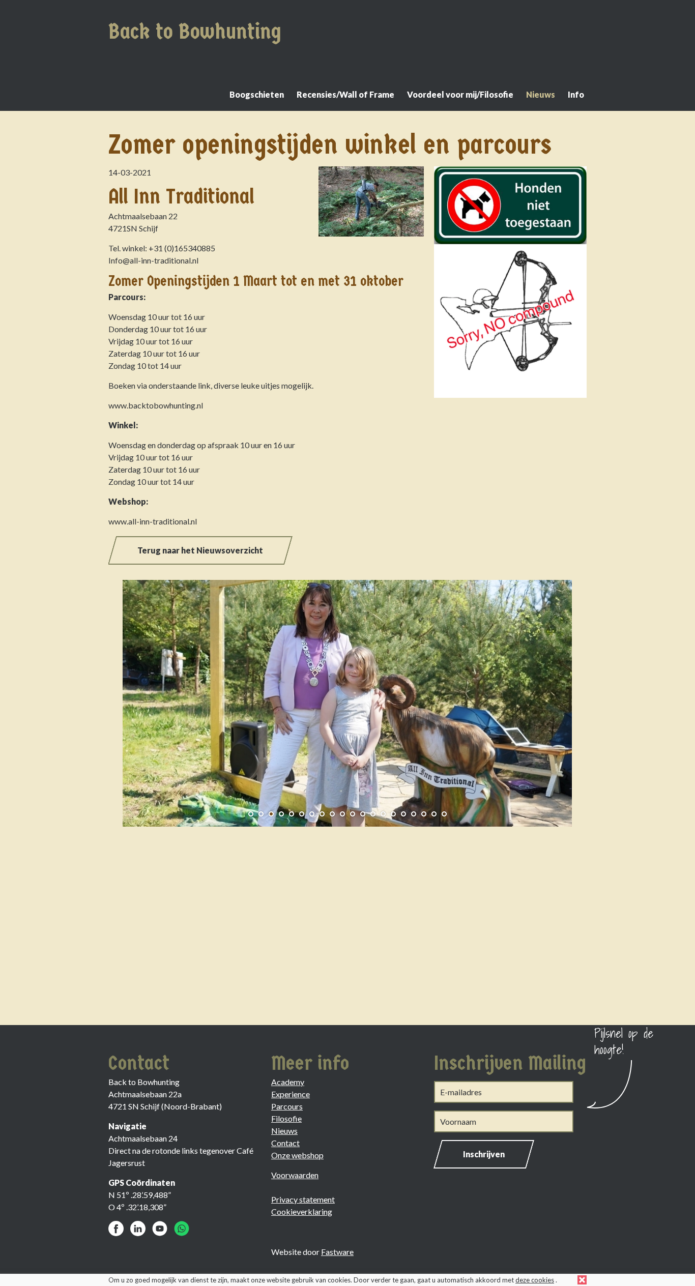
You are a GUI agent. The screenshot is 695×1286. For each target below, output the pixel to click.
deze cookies (534, 1280)
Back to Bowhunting (194, 31)
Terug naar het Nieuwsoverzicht (200, 550)
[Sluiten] (582, 1279)
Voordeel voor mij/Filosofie (460, 94)
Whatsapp (181, 1228)
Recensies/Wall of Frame (345, 94)
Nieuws (540, 94)
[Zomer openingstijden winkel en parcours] (368, 204)
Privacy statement (303, 1199)
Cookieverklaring (301, 1211)
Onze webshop (297, 1155)
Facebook (116, 1228)
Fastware (337, 1251)
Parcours (287, 1106)
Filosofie (286, 1118)
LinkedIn (138, 1228)
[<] (123, 699)
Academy (287, 1082)
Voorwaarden (294, 1175)
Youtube (159, 1228)
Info (576, 94)
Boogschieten (256, 94)
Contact (285, 1143)
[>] (571, 699)
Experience (290, 1094)
